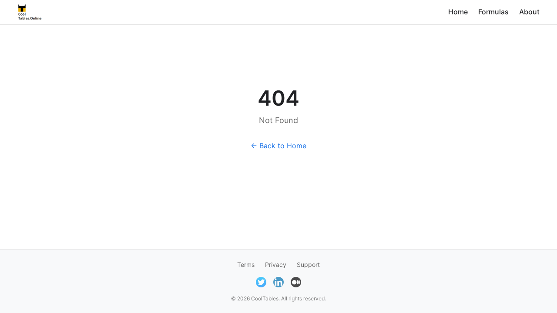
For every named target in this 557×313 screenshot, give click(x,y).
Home (458, 11)
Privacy (275, 264)
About (529, 11)
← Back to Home (278, 145)
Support (308, 264)
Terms (246, 264)
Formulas (493, 11)
